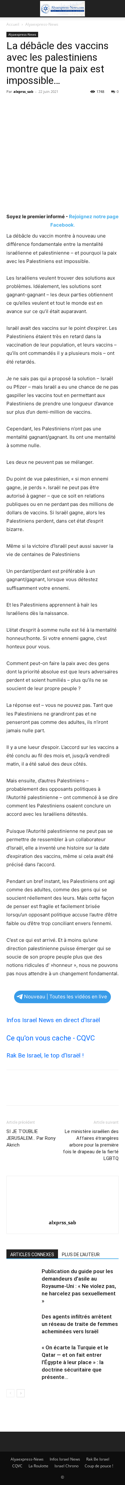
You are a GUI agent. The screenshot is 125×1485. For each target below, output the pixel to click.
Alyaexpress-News (41, 24)
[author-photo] (62, 1213)
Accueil (12, 24)
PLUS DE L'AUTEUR (81, 1254)
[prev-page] (10, 1393)
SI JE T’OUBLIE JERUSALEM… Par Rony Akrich (30, 1138)
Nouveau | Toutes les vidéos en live (65, 997)
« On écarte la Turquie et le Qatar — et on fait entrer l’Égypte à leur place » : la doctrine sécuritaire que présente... (75, 1362)
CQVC (17, 1466)
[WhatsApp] (57, 106)
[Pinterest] (42, 106)
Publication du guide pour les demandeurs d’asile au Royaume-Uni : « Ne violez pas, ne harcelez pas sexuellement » (79, 1286)
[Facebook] (12, 106)
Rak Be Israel (97, 1459)
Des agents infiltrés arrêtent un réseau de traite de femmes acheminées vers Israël (80, 1324)
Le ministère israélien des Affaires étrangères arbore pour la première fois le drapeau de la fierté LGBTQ (91, 1145)
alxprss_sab (23, 91)
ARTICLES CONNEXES (32, 1254)
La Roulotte (38, 1466)
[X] (27, 106)
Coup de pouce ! (99, 1466)
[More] (72, 106)
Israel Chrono (66, 1466)
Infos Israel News (65, 1459)
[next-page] (21, 1393)
